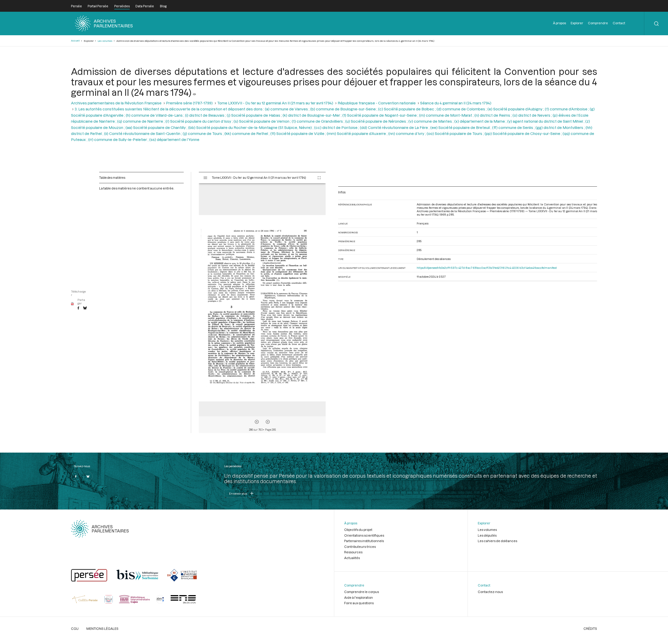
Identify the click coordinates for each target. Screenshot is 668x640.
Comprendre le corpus (361, 592)
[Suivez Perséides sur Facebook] (75, 476)
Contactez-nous (490, 592)
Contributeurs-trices (360, 546)
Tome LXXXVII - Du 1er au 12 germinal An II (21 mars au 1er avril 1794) (275, 103)
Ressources (353, 552)
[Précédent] (256, 421)
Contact (619, 23)
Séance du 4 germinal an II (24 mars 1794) (455, 103)
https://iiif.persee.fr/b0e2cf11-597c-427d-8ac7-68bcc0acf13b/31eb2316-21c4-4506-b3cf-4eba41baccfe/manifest (487, 267)
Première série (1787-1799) (189, 103)
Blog (163, 6)
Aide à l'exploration (358, 597)
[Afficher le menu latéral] (205, 177)
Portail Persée (98, 6)
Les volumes (105, 40)
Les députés (487, 535)
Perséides (122, 6)
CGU (75, 628)
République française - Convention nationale (377, 103)
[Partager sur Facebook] (78, 308)
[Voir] (194, 92)
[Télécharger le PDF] (72, 304)
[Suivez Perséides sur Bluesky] (88, 476)
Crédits (590, 628)
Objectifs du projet (358, 529)
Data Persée (144, 6)
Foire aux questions (359, 603)
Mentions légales (102, 628)
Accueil (75, 40)
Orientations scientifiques (364, 535)
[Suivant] (267, 421)
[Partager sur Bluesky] (85, 308)
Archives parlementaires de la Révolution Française (116, 103)
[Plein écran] (319, 177)
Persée (76, 6)
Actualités (352, 558)
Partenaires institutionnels (364, 541)
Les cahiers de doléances (497, 541)
